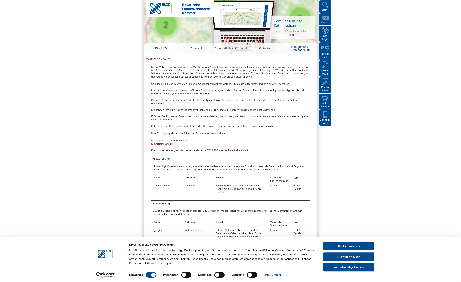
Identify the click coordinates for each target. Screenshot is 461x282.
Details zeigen (273, 274)
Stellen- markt (325, 72)
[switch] (186, 275)
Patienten (265, 48)
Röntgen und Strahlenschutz (300, 48)
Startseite (152, 59)
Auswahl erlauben (348, 256)
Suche (325, 9)
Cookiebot (229, 150)
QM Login (325, 37)
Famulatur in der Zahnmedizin (288, 23)
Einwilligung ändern (162, 143)
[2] (293, 35)
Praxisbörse (325, 89)
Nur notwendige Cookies (348, 267)
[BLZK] (178, 13)
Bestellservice (325, 105)
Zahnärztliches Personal (230, 48)
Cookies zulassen (349, 246)
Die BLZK (161, 48)
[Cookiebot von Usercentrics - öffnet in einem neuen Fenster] (105, 275)
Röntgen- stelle (325, 55)
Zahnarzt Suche (325, 121)
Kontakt (325, 22)
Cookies (165, 59)
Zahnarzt (196, 48)
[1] (290, 35)
